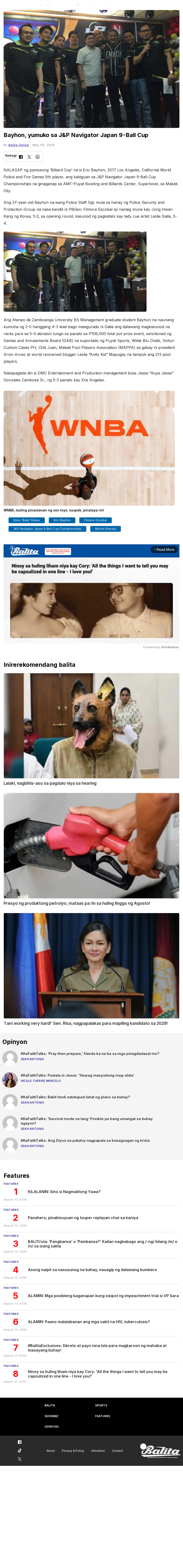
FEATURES (102, 1416)
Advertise (98, 1450)
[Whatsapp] (38, 157)
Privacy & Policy (73, 1450)
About (50, 1450)
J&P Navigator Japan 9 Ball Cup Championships (47, 529)
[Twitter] (29, 157)
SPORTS (101, 1405)
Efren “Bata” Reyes (26, 520)
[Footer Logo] (160, 1450)
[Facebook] (21, 157)
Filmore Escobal (95, 520)
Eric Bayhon (62, 520)
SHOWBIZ (51, 1416)
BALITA (50, 1405)
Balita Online (19, 145)
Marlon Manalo (105, 529)
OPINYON (51, 1426)
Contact (117, 1450)
